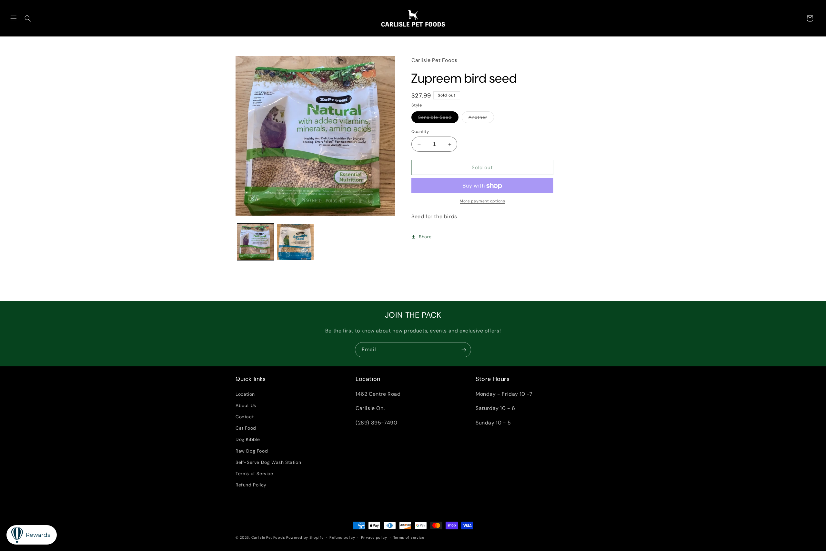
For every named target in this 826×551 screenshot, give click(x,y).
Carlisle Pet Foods (268, 537)
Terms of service (408, 537)
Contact (245, 416)
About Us (246, 405)
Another (481, 118)
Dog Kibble (248, 439)
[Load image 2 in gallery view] (295, 242)
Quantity (420, 131)
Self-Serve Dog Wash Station (268, 462)
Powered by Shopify (305, 537)
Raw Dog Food (252, 451)
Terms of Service (254, 473)
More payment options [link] (482, 201)
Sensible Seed (438, 118)
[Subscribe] (464, 349)
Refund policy (342, 537)
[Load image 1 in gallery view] (255, 242)
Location (245, 394)
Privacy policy (374, 537)
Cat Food (246, 428)
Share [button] (425, 237)
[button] (13, 18)
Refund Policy (251, 484)
